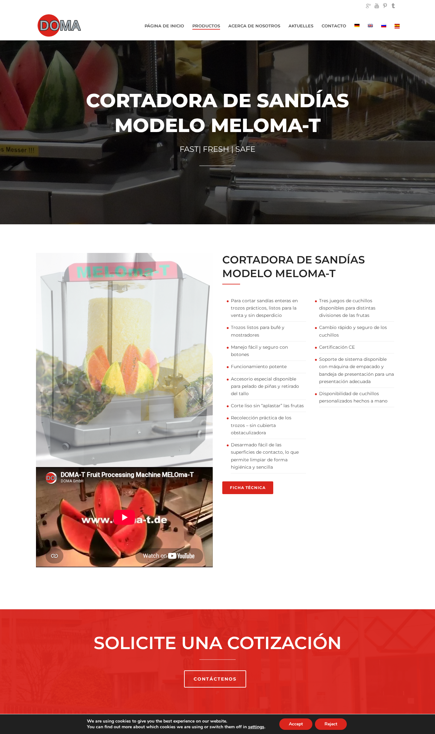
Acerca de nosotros (254, 25)
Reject (330, 724)
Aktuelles (301, 25)
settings (256, 727)
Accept (296, 724)
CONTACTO (334, 25)
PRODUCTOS (206, 25)
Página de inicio (164, 25)
